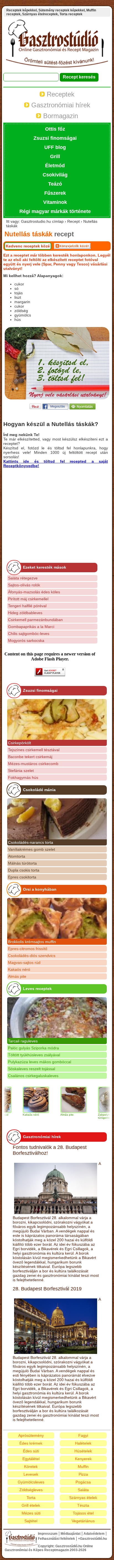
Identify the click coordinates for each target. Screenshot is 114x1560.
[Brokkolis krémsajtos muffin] (57, 918)
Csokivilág (55, 175)
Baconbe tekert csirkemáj (30, 756)
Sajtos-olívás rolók (24, 585)
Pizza (83, 1474)
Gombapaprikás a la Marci (31, 626)
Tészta (83, 1505)
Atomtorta (16, 856)
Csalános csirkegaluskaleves (33, 1075)
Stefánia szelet (21, 770)
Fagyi (83, 1435)
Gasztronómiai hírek (59, 105)
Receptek (59, 94)
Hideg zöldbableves (25, 613)
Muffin (83, 1466)
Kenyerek (83, 1459)
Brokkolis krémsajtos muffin (32, 941)
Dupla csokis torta (23, 870)
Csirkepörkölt (19, 743)
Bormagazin (59, 116)
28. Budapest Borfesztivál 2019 (47, 1288)
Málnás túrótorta (22, 863)
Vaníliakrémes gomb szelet (31, 849)
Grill (55, 156)
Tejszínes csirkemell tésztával (33, 750)
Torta (31, 1497)
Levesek (31, 1474)
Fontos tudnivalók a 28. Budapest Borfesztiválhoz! (50, 1150)
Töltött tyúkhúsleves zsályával (34, 1055)
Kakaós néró (19, 969)
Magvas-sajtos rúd (24, 962)
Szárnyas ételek (83, 1497)
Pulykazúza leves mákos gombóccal (39, 1062)
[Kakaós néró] (25, 1100)
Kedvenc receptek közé (28, 246)
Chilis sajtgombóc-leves (28, 633)
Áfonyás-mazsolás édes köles (34, 592)
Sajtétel (30, 1521)
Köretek (31, 1466)
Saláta (83, 1490)
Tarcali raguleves (23, 1041)
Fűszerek (55, 193)
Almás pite (17, 976)
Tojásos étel (83, 1513)
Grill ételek (31, 1505)
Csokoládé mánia (39, 789)
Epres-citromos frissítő (27, 948)
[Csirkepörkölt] (57, 719)
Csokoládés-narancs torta (30, 842)
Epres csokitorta (22, 877)
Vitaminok (55, 202)
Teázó (55, 184)
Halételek (83, 1443)
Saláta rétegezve (23, 578)
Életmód (55, 165)
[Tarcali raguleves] (57, 1017)
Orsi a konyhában (39, 889)
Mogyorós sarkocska (26, 640)
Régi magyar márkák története (55, 211)
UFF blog (55, 147)
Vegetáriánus (83, 1521)
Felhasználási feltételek (56, 1539)
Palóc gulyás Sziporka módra (33, 1048)
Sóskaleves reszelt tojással (31, 1069)
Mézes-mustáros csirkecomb (33, 763)
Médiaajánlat (71, 1534)
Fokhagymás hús (23, 777)
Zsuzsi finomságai (55, 138)
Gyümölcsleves (31, 1482)
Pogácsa (83, 1482)
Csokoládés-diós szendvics (31, 955)
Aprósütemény (31, 1435)
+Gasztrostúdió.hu (92, 1539)
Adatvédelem (94, 1534)
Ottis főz (55, 129)
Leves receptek (37, 988)
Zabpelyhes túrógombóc (95, 1116)
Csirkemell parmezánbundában (35, 619)
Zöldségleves (31, 1490)
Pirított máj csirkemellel (28, 599)
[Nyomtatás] (82, 408)
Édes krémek (30, 1443)
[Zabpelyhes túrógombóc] (100, 1100)
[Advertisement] (49, 507)
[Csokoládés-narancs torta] (57, 818)
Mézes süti (31, 1513)
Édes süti (31, 1451)
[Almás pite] (63, 1100)
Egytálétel (31, 1459)
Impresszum (48, 1534)
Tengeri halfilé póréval (27, 606)
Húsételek (83, 1451)
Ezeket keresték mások (44, 567)
